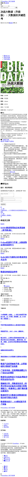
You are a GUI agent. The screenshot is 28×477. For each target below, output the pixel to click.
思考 (8, 139)
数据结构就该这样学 (9, 272)
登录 (7, 3)
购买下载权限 (5, 294)
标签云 (5, 425)
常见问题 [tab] (7, 57)
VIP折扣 (7, 286)
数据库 (11, 23)
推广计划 (6, 437)
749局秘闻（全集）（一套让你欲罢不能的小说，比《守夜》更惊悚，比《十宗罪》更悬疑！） (14, 316)
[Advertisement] (14, 40)
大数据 (4, 139)
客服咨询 (6, 435)
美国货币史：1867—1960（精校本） (13, 331)
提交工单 (12, 172)
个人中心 (6, 423)
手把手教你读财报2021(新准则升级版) (13, 325)
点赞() (12, 141)
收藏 (7, 141)
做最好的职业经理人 (7, 350)
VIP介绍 (6, 433)
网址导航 (6, 427)
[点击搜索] (16, 7)
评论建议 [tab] (7, 59)
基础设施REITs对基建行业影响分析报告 (14, 356)
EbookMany (16, 443)
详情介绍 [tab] (7, 55)
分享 (3, 141)
